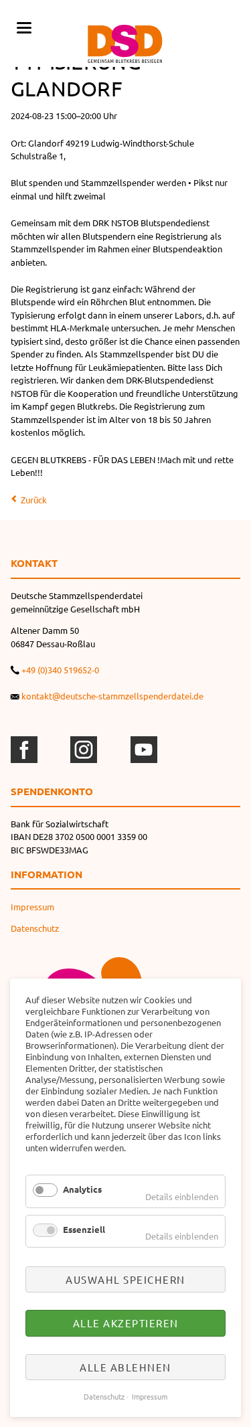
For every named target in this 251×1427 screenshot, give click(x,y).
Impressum (32, 906)
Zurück (34, 499)
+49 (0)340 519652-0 (60, 669)
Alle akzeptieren (126, 1323)
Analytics (82, 1189)
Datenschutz (35, 928)
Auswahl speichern (125, 1279)
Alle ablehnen (125, 1367)
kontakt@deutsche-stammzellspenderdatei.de (112, 695)
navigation (24, 28)
